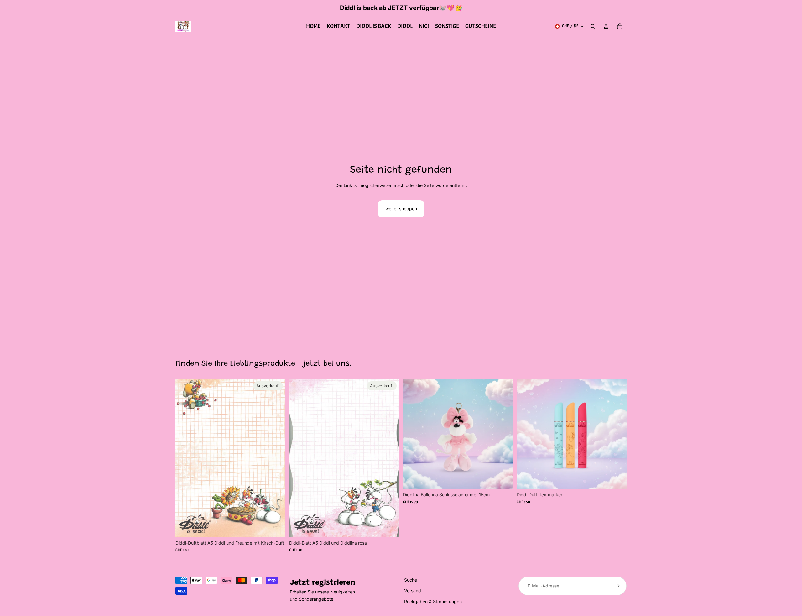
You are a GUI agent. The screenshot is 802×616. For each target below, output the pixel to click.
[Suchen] (593, 26)
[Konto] (606, 26)
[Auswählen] (616, 479)
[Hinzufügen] (503, 479)
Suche (410, 579)
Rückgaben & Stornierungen (433, 601)
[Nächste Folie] (617, 434)
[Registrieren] (617, 586)
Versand (412, 590)
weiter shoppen (401, 208)
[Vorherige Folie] (526, 434)
